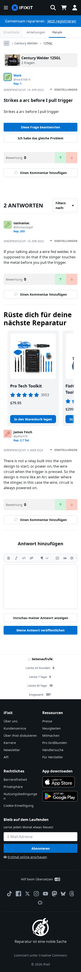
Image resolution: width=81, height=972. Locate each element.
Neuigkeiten (51, 728)
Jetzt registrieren (61, 21)
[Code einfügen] (23, 558)
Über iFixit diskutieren (20, 735)
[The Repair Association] (40, 902)
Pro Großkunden (54, 743)
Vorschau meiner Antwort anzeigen (40, 618)
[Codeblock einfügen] (57, 558)
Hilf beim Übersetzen (37, 879)
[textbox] (40, 586)
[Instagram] (36, 893)
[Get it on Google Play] (59, 796)
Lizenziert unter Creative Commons (40, 955)
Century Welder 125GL (41, 57)
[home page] (22, 7)
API (6, 757)
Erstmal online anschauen (27, 857)
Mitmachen (50, 735)
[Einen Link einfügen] (31, 558)
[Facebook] (18, 893)
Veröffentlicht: (24, 90)
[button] (53, 7)
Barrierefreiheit (15, 779)
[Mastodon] (54, 893)
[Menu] (6, 8)
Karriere (10, 743)
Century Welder (26, 43)
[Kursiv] (16, 558)
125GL (47, 43)
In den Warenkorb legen (33, 419)
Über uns (11, 721)
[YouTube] (45, 893)
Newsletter (12, 750)
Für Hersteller (52, 757)
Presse (47, 721)
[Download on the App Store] (58, 781)
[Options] (6, 43)
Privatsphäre (13, 787)
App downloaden (57, 771)
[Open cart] (63, 7)
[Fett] (8, 558)
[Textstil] (44, 558)
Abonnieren (41, 848)
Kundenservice (15, 728)
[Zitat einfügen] (65, 558)
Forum (57, 32)
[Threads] (71, 893)
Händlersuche (52, 750)
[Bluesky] (63, 893)
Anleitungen (36, 32)
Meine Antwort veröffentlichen (40, 630)
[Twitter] (27, 893)
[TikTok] (9, 893)
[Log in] (74, 7)
